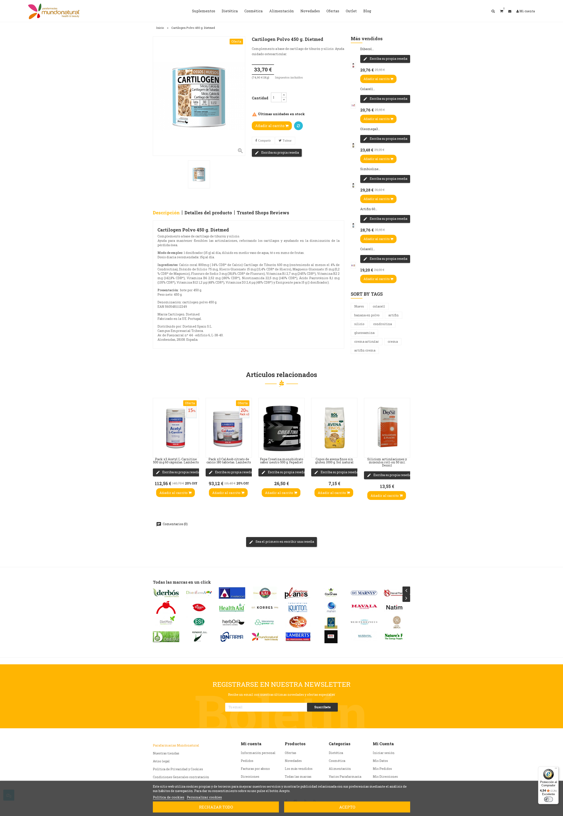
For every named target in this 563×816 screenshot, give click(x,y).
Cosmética (337, 761)
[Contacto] (509, 11)
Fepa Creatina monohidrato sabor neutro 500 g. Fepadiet (281, 460)
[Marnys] (364, 592)
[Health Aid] (232, 607)
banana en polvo (367, 315)
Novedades (293, 761)
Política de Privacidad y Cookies (178, 769)
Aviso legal (161, 761)
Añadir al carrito (270, 125)
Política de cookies (168, 797)
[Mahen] (331, 607)
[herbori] (232, 622)
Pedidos (247, 761)
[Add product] (298, 125)
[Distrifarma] (199, 592)
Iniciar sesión (384, 753)
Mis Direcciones (385, 776)
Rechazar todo (216, 807)
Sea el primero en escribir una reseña (284, 541)
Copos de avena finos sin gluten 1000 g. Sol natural (334, 460)
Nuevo (359, 306)
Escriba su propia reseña (280, 152)
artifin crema (364, 350)
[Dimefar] (166, 636)
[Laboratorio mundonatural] (265, 636)
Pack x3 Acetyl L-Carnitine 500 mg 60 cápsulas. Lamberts (176, 460)
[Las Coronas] (331, 592)
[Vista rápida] (157, 422)
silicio (359, 324)
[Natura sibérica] (397, 622)
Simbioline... (370, 169)
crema (393, 341)
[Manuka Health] (331, 622)
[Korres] (265, 607)
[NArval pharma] (397, 592)
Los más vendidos (299, 769)
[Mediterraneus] (364, 622)
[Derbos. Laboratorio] (166, 592)
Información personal (258, 753)
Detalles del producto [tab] (208, 212)
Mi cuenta (251, 743)
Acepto (347, 807)
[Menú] (556, 769)
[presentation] (406, 590)
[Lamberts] (298, 636)
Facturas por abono (255, 769)
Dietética (336, 753)
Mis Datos (380, 761)
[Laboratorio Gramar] (265, 622)
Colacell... (367, 89)
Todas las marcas (298, 776)
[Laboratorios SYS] (298, 622)
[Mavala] (364, 607)
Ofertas (290, 753)
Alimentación (340, 769)
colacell (379, 306)
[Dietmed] (166, 622)
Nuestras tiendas (166, 753)
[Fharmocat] (232, 592)
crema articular (366, 341)
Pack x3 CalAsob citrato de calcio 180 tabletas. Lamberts (229, 460)
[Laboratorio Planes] (298, 592)
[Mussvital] (364, 636)
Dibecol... (367, 49)
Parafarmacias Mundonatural (176, 745)
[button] (501, 11)
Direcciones (250, 776)
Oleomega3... (370, 129)
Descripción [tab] (166, 212)
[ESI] (199, 622)
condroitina (382, 324)
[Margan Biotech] (331, 636)
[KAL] (265, 592)
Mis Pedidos (382, 769)
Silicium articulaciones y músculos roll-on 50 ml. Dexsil (387, 462)
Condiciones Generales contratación (181, 777)
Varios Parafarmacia (345, 776)
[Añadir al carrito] (157, 448)
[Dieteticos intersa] (166, 607)
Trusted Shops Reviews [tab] (263, 212)
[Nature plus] (397, 636)
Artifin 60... (368, 209)
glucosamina (364, 333)
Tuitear (287, 140)
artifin (393, 315)
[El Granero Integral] (199, 607)
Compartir (264, 140)
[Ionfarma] (232, 636)
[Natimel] (397, 607)
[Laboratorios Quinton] (298, 607)
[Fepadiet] (199, 636)
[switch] (548, 799)
